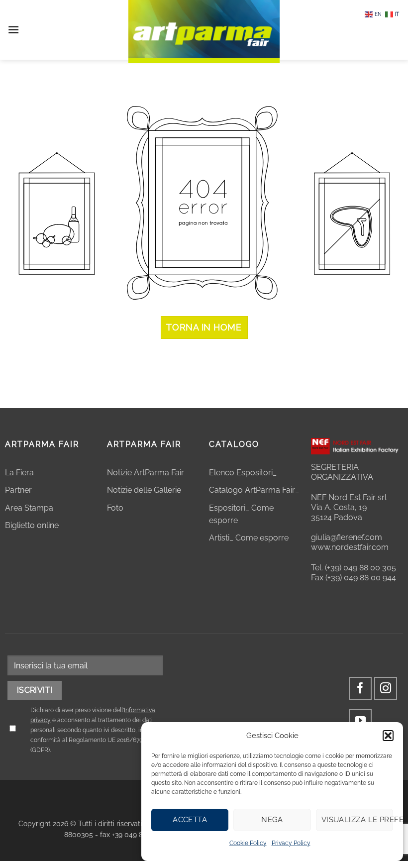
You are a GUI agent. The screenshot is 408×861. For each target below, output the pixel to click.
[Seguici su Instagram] (386, 688)
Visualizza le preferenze (357, 819)
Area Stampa (29, 508)
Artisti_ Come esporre (249, 537)
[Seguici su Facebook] (360, 688)
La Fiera (19, 472)
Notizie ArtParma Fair (145, 472)
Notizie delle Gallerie (144, 490)
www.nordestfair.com (350, 547)
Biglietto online (32, 525)
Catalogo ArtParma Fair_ (255, 490)
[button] (388, 736)
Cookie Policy (248, 843)
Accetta (190, 819)
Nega (272, 819)
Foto (115, 508)
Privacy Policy (291, 843)
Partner (18, 490)
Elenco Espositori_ (243, 472)
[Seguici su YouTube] (360, 721)
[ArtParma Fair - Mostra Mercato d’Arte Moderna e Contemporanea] (204, 31)
